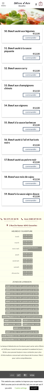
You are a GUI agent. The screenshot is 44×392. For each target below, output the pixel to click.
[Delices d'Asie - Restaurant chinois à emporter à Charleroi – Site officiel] (22, 4)
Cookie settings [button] (21, 388)
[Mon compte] (36, 4)
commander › (31, 37)
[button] (6, 4)
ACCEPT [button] (34, 388)
